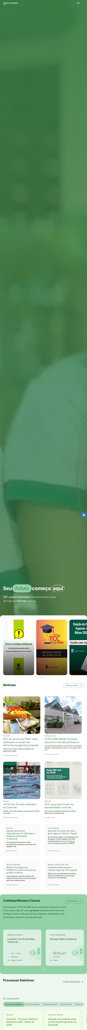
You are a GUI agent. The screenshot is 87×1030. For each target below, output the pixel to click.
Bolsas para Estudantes (14, 1004)
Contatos (78, 14)
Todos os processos (73, 981)
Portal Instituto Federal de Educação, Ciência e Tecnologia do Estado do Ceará (13, 3)
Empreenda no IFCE (50, 1004)
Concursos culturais (32, 1004)
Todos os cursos (74, 900)
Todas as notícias (73, 685)
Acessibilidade (82, 14)
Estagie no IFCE (66, 1004)
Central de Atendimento (81, 14)
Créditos (84, 14)
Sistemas (79, 14)
